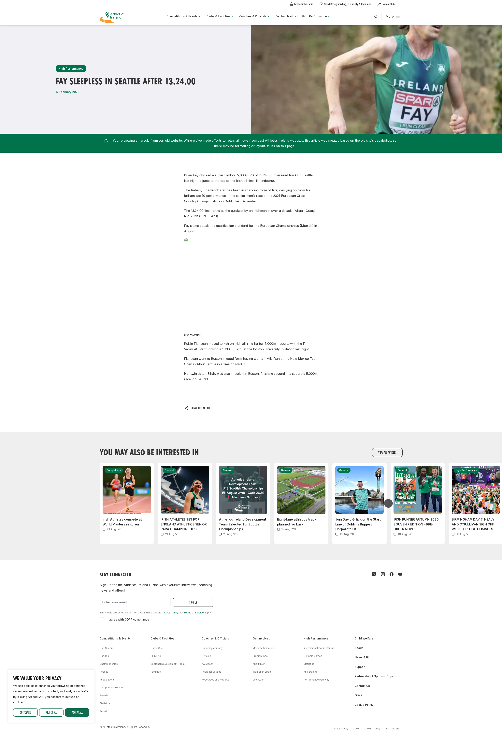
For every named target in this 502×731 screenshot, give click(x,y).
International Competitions (319, 648)
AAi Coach (207, 663)
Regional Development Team (168, 663)
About (359, 648)
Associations (107, 679)
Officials (206, 655)
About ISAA (259, 663)
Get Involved (261, 638)
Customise (25, 712)
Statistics (105, 703)
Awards (104, 695)
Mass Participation (263, 648)
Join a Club (388, 4)
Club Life (156, 655)
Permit (103, 711)
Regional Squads (211, 671)
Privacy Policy (170, 612)
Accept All (77, 712)
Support (360, 666)
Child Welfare (364, 638)
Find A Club (157, 648)
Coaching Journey (212, 648)
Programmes (260, 655)
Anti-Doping (311, 671)
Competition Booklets (112, 687)
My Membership (303, 4)
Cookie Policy (364, 704)
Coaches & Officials (215, 638)
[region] (51, 696)
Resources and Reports (215, 679)
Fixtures (104, 655)
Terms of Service (194, 612)
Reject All (51, 712)
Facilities (156, 671)
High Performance (316, 638)
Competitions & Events (115, 638)
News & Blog (363, 657)
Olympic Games (313, 655)
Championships (109, 663)
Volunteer (258, 679)
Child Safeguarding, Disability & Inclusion (347, 4)
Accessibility (392, 728)
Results (104, 671)
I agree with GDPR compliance (128, 619)
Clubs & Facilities (162, 638)
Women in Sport (262, 671)
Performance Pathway (316, 679)
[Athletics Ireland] (112, 16)
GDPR (358, 695)
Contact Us (362, 685)
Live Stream (106, 648)
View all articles (387, 452)
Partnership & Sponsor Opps (374, 676)
